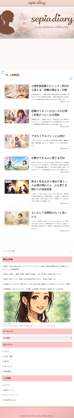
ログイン (7, 385)
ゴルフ (6, 351)
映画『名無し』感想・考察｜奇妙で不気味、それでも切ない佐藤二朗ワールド (33, 274)
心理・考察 (8, 356)
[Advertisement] (37, 54)
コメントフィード (10, 395)
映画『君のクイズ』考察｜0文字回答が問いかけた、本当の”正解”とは (29, 279)
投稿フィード (9, 390)
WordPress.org (9, 400)
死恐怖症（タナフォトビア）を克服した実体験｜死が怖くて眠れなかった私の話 (33, 289)
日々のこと (8, 366)
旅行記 (6, 361)
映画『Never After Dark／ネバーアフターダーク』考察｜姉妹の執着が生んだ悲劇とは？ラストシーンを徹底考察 (36, 267)
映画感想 (7, 371)
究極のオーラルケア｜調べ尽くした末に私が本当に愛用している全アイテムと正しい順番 (37, 284)
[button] (70, 251)
